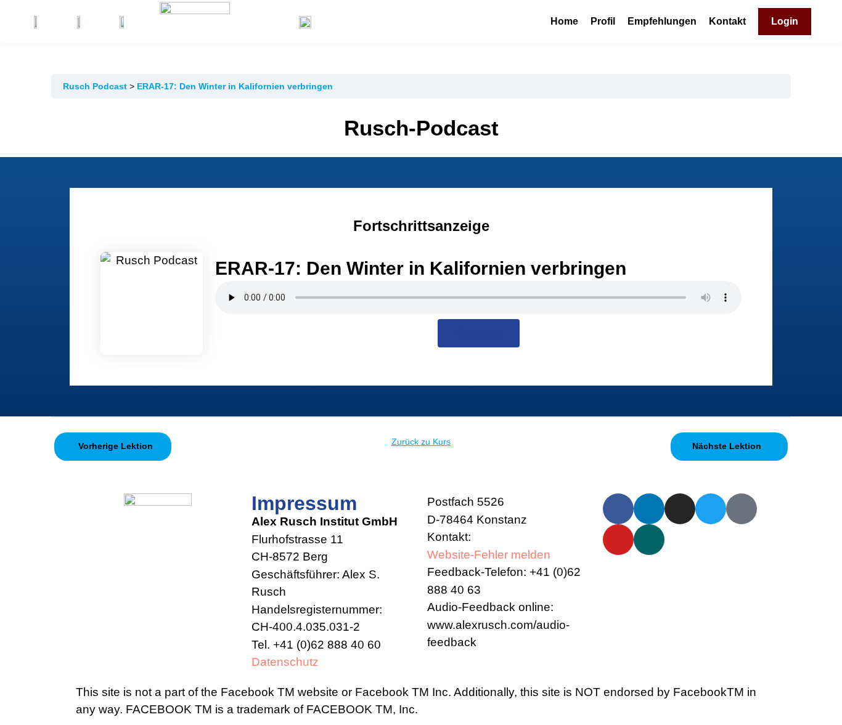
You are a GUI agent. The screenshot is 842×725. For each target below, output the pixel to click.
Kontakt (727, 21)
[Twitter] (710, 508)
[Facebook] (618, 508)
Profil (603, 21)
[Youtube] (618, 539)
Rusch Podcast (96, 86)
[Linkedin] (649, 508)
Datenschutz (285, 661)
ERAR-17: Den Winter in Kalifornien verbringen (235, 86)
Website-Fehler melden (488, 554)
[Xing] (649, 539)
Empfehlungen (662, 21)
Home (564, 21)
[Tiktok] (741, 508)
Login (784, 21)
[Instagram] (679, 508)
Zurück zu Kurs (421, 442)
